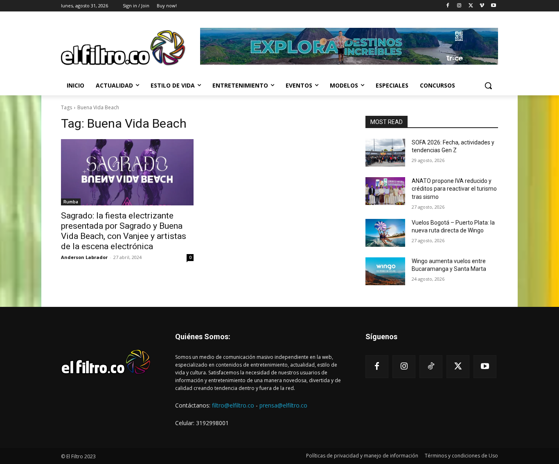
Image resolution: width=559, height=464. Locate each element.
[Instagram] (459, 6)
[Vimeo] (482, 6)
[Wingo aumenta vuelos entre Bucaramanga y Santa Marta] (385, 271)
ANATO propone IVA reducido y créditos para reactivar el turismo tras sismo (454, 189)
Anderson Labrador (84, 257)
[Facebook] (448, 6)
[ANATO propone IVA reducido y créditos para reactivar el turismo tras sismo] (385, 191)
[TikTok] (430, 366)
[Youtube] (493, 6)
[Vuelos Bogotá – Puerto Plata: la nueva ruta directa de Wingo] (385, 233)
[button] (488, 85)
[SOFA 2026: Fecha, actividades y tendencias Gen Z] (385, 153)
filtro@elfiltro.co (233, 405)
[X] (471, 6)
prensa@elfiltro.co (283, 405)
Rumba (70, 202)
